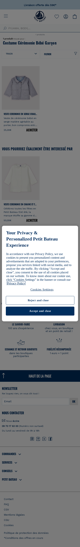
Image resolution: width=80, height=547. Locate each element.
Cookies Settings (42, 289)
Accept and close (40, 311)
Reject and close (38, 300)
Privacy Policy (16, 283)
